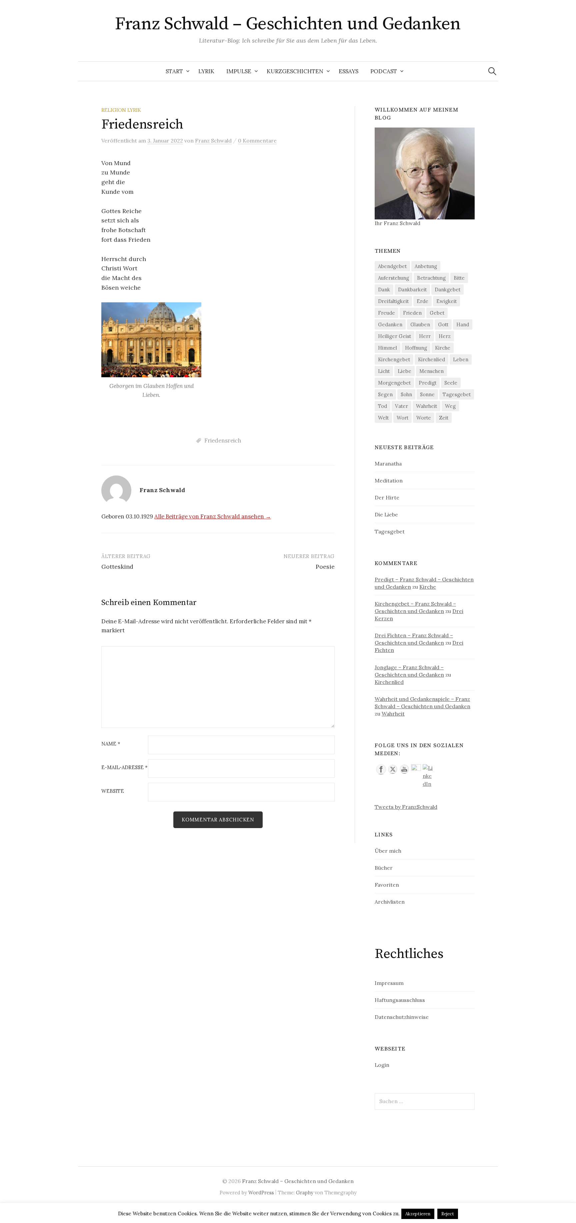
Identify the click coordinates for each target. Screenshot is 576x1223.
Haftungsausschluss (400, 1000)
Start (174, 71)
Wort (402, 418)
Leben (460, 359)
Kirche (442, 348)
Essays (348, 71)
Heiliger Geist (394, 336)
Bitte (459, 278)
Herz (445, 336)
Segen (385, 394)
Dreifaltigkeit (393, 301)
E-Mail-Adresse (124, 767)
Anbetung (426, 266)
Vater (401, 406)
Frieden (412, 313)
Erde (422, 301)
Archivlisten (390, 901)
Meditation (389, 480)
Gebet (437, 313)
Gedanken (390, 324)
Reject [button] (447, 1214)
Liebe (404, 371)
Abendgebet (392, 266)
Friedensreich (222, 440)
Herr (425, 336)
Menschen (431, 371)
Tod (382, 406)
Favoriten (387, 884)
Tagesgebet (457, 394)
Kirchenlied (431, 359)
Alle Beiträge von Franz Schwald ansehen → (212, 516)
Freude (386, 313)
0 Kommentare (257, 140)
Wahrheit (426, 406)
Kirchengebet (394, 359)
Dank (384, 289)
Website (112, 791)
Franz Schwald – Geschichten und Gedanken (288, 24)
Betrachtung (431, 278)
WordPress (261, 1192)
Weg (450, 406)
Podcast (383, 71)
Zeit (443, 418)
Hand (462, 324)
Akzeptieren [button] (417, 1214)
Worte (423, 418)
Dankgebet (447, 289)
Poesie (325, 566)
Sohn (406, 394)
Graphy (304, 1192)
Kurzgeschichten (295, 71)
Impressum (389, 983)
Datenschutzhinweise (402, 1017)
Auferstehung (393, 278)
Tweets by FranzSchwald (406, 806)
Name (110, 744)
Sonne (427, 394)
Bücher (384, 867)
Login (382, 1065)
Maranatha (388, 463)
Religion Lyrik (121, 110)
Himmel (387, 348)
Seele (450, 383)
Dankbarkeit (412, 289)
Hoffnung (416, 348)
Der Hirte (387, 497)
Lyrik (206, 71)
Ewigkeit (446, 301)
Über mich (388, 850)
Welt (383, 418)
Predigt (427, 383)
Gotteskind (117, 566)
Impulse (238, 71)
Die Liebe (386, 514)
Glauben (420, 324)
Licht (384, 371)
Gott (443, 324)
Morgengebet (394, 383)
